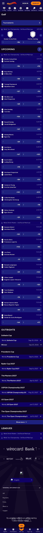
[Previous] (2, 35)
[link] (12, 3)
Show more (20, 422)
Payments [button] (5, 498)
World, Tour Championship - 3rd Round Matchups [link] (18, 54)
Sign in (25, 3)
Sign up (36, 3)
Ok (21, 525)
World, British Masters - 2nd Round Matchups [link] (17, 222)
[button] (21, 55)
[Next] (40, 35)
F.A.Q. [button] (4, 502)
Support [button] (5, 510)
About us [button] (5, 506)
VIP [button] (4, 493)
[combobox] (21, 480)
